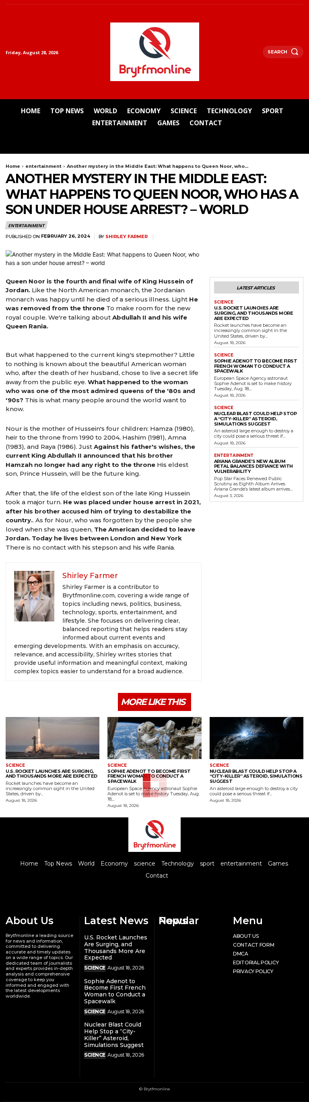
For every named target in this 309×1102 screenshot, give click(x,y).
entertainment (43, 166)
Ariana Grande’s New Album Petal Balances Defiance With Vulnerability (253, 466)
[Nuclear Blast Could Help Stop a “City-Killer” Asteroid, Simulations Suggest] (256, 738)
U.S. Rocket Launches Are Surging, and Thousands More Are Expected (253, 313)
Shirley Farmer (126, 236)
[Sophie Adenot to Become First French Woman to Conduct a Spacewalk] (154, 738)
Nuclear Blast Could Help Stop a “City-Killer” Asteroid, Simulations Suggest (255, 418)
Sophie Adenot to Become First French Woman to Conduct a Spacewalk (255, 366)
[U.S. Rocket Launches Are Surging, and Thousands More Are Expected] (52, 738)
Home (13, 166)
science (223, 302)
